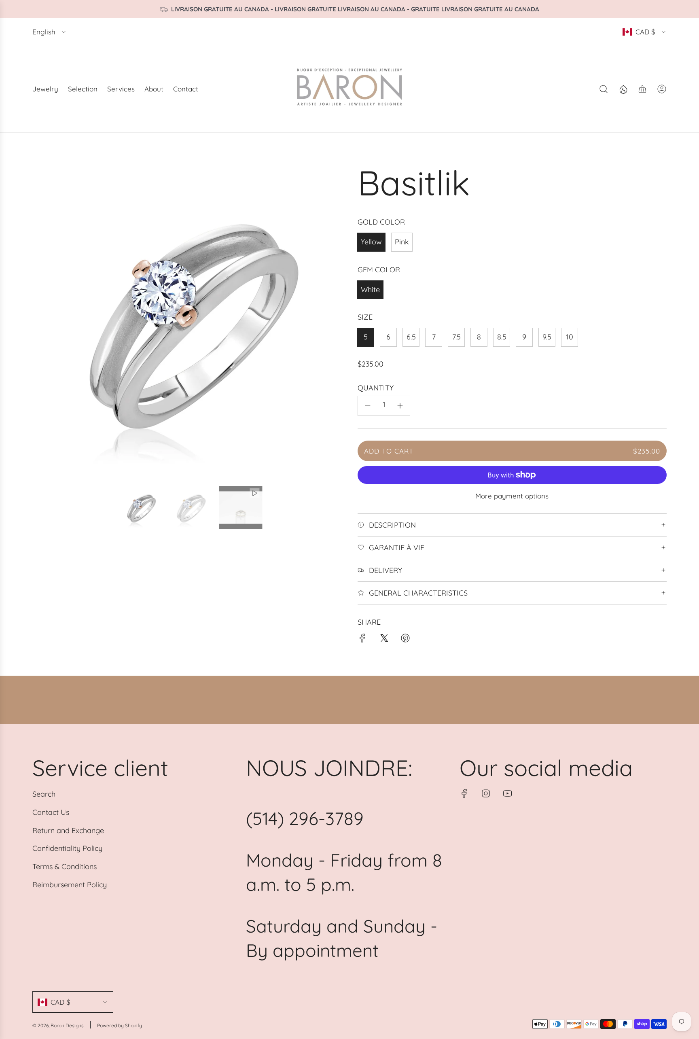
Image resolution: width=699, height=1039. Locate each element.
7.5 (456, 336)
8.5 (501, 336)
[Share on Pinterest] (405, 639)
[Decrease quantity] (367, 406)
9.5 (546, 336)
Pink (402, 241)
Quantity (376, 387)
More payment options (512, 496)
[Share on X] (384, 639)
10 (569, 336)
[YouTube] (507, 793)
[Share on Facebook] (362, 639)
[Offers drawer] (623, 89)
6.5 (411, 336)
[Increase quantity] (400, 406)
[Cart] (642, 89)
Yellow (371, 241)
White (370, 289)
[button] (41, 320)
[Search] (603, 89)
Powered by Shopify (119, 1025)
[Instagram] (486, 793)
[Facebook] (464, 793)
